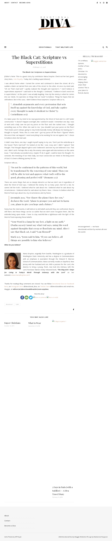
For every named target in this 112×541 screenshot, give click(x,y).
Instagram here (17, 286)
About (6, 3)
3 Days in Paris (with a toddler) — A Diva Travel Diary (62, 491)
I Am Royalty (18, 79)
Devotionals (45, 47)
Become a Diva (24, 3)
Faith (17, 304)
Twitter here (45, 286)
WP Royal (18, 537)
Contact (14, 3)
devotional (9, 304)
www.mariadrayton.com (20, 275)
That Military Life (64, 47)
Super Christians (12, 323)
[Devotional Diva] (56, 23)
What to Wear (34, 323)
